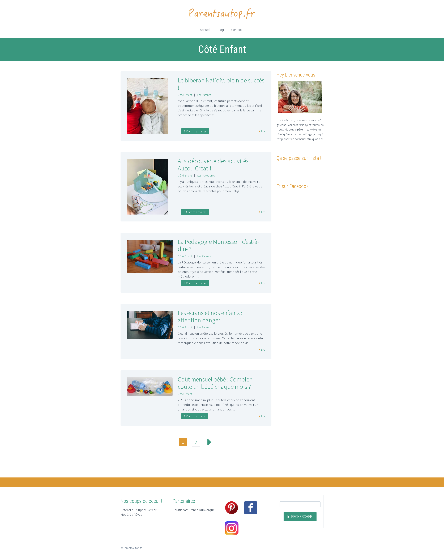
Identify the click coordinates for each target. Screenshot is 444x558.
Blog (221, 30)
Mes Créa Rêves (131, 514)
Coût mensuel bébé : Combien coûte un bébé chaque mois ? (215, 383)
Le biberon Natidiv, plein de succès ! (221, 83)
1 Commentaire (194, 416)
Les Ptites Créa (206, 175)
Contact (236, 30)
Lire (263, 131)
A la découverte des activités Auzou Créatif (213, 164)
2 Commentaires (195, 283)
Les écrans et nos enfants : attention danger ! (210, 316)
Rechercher (301, 516)
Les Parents (204, 95)
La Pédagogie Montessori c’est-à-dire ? (218, 245)
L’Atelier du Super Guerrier (138, 510)
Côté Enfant (185, 95)
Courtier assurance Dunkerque (194, 510)
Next (209, 442)
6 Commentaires (195, 131)
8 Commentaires (195, 212)
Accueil (205, 30)
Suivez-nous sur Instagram (302, 170)
